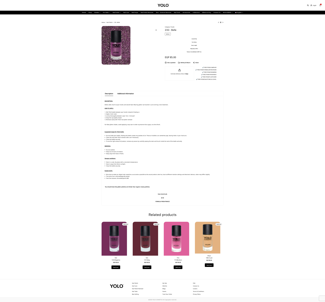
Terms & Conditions (198, 291)
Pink (178, 258)
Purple (172, 27)
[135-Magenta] (114, 238)
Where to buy (206, 12)
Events (164, 291)
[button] (178, 267)
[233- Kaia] (222, 22)
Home (84, 12)
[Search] (308, 5)
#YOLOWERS (227, 12)
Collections (196, 12)
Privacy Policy (197, 294)
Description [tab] (109, 94)
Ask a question (171, 62)
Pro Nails (106, 12)
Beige (209, 255)
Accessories (186, 12)
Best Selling (135, 294)
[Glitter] (220, 22)
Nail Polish (116, 12)
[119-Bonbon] (176, 238)
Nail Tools (177, 12)
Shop (90, 12)
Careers (195, 288)
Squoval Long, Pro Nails (135, 21)
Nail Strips (135, 12)
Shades (96, 12)
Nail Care (126, 12)
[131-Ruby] (145, 238)
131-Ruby (147, 260)
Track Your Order (167, 294)
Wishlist (164, 286)
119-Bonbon (178, 260)
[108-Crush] (207, 237)
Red (116, 258)
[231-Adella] (218, 22)
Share (197, 62)
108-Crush (209, 258)
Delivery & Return (185, 62)
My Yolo (164, 283)
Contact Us (216, 12)
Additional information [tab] (125, 94)
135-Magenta (116, 260)
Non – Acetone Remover (163, 12)
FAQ (194, 283)
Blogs (164, 288)
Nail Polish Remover (147, 12)
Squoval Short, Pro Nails (135, 23)
